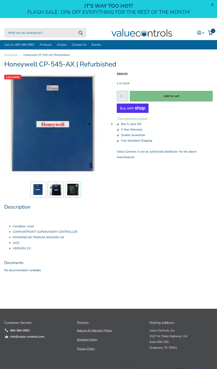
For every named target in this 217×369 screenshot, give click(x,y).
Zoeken (80, 33)
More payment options (133, 118)
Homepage (11, 55)
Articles (62, 45)
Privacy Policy (86, 349)
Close (212, 4)
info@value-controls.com (27, 337)
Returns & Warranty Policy (94, 330)
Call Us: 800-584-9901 (19, 45)
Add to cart (171, 96)
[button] (112, 124)
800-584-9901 (20, 330)
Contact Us (79, 45)
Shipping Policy (87, 340)
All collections (46, 44)
